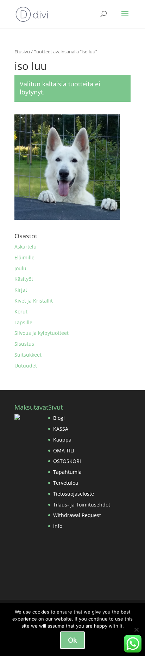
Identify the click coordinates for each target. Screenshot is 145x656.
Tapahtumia (67, 472)
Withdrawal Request (77, 515)
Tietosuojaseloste (73, 493)
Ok (72, 640)
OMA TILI (63, 450)
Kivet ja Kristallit (33, 300)
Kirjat (20, 289)
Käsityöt (23, 279)
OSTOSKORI (67, 461)
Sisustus (24, 343)
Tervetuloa (65, 482)
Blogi (59, 418)
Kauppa (62, 439)
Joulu (20, 268)
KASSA (60, 428)
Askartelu (25, 246)
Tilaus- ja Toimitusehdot (81, 504)
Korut (20, 311)
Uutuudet (25, 365)
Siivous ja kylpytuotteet (41, 333)
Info (57, 526)
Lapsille (23, 322)
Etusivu (22, 51)
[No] (136, 629)
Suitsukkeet (28, 354)
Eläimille (24, 257)
